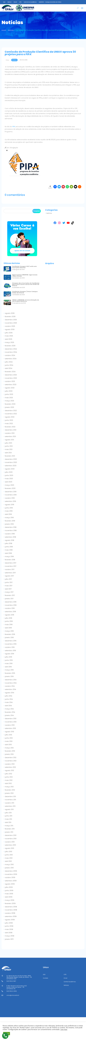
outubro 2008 (10, 913)
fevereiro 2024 (10, 372)
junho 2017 (8, 582)
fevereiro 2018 (10, 560)
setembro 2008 (10, 916)
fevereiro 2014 (10, 712)
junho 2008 (9, 926)
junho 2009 (9, 890)
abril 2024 (8, 368)
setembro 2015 (10, 650)
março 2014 (9, 709)
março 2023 (9, 401)
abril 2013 (8, 745)
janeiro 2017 (9, 599)
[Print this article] (71, 186)
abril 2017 (8, 589)
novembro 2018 (10, 530)
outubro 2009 (10, 877)
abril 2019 (8, 514)
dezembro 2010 (10, 835)
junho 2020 (9, 475)
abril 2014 (8, 706)
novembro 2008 (11, 910)
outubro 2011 (9, 803)
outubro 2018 (10, 534)
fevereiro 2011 (9, 829)
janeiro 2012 (9, 793)
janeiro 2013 (9, 754)
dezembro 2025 (11, 320)
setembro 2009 (10, 881)
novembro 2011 (10, 800)
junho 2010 (9, 855)
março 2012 (9, 787)
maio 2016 (8, 624)
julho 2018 (8, 543)
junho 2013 (9, 738)
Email (15, 2)
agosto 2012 (9, 770)
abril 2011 (8, 822)
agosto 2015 (9, 654)
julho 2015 (8, 657)
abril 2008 (8, 933)
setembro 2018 (10, 537)
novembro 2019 (10, 495)
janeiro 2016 (9, 637)
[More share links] (79, 186)
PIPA (13, 127)
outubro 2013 (9, 725)
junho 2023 (9, 394)
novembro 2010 (10, 839)
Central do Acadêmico (30, 2)
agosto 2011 (9, 809)
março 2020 (9, 485)
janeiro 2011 (9, 832)
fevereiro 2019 (10, 521)
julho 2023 (8, 391)
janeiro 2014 (9, 715)
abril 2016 (8, 628)
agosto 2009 (10, 884)
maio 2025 (9, 336)
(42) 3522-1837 (11, 981)
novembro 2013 (10, 722)
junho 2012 (9, 777)
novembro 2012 (10, 761)
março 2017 (9, 592)
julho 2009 (9, 887)
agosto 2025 (9, 329)
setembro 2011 (10, 806)
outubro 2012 (9, 764)
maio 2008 (9, 929)
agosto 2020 (9, 469)
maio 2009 (9, 894)
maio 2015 (8, 663)
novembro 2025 (11, 323)
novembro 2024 (11, 352)
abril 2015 (8, 667)
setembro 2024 (10, 359)
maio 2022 (9, 423)
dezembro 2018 (10, 527)
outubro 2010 (10, 842)
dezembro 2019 (10, 492)
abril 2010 (8, 861)
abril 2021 (8, 453)
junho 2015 (9, 660)
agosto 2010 (9, 848)
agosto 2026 (9, 313)
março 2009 (9, 900)
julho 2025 (8, 333)
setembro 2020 (10, 466)
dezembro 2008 (11, 907)
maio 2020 (9, 479)
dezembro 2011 (10, 796)
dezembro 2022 (11, 411)
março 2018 (9, 556)
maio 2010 (8, 858)
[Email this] (75, 186)
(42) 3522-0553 (12, 991)
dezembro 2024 (11, 349)
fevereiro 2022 (10, 427)
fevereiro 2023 (10, 404)
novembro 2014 (10, 683)
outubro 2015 (10, 647)
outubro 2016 (10, 608)
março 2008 (9, 936)
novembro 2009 (11, 874)
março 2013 (9, 748)
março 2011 (9, 826)
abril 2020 (8, 482)
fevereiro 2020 (10, 488)
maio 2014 (8, 702)
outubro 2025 (10, 326)
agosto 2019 (9, 505)
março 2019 (9, 517)
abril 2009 (8, 897)
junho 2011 (8, 816)
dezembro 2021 (10, 430)
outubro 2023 (10, 381)
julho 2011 (8, 813)
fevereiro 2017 (10, 595)
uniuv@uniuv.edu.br (13, 995)
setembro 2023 (10, 385)
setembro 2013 (10, 728)
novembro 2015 (10, 644)
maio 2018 (8, 550)
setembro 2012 (10, 767)
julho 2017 (8, 579)
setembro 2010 (10, 845)
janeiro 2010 (9, 868)
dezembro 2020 (11, 459)
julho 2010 (8, 852)
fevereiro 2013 (10, 751)
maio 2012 (8, 780)
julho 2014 (8, 696)
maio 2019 (8, 511)
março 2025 (9, 342)
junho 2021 (9, 446)
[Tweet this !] (59, 186)
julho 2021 (8, 443)
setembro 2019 (10, 501)
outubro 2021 (9, 433)
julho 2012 (8, 774)
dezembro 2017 (10, 563)
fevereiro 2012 (10, 790)
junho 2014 (9, 699)
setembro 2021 (10, 436)
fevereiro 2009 (10, 903)
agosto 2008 (10, 920)
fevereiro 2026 (10, 316)
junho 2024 (9, 365)
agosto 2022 (9, 417)
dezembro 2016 (10, 602)
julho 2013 (8, 735)
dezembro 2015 (10, 641)
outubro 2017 (9, 569)
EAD (4, 2)
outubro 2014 (10, 686)
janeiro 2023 (9, 407)
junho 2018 (9, 547)
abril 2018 (8, 553)
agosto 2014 (9, 693)
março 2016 (9, 631)
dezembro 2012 (10, 757)
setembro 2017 (10, 573)
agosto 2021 (9, 440)
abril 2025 (8, 339)
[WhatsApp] (67, 186)
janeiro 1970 (9, 939)
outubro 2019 (10, 498)
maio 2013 (8, 741)
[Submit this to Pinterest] (63, 186)
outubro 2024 (10, 355)
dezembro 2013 (10, 719)
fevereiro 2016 (10, 634)
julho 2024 (8, 362)
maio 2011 (8, 819)
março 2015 (9, 670)
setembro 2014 (10, 689)
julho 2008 (9, 923)
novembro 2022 (11, 414)
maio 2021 (8, 449)
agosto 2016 (9, 615)
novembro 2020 (11, 462)
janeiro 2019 (9, 524)
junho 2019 (9, 508)
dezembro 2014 (10, 680)
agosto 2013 (9, 732)
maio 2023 (9, 398)
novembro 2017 (10, 566)
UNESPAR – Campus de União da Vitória (50, 2)
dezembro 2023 (11, 375)
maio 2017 (8, 586)
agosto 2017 (9, 576)
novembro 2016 (10, 605)
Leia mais (63, 1029)
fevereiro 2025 (10, 346)
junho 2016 (9, 621)
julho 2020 (8, 472)
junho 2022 (9, 420)
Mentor (9, 2)
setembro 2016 (10, 612)
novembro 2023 (11, 378)
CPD (20, 2)
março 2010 (9, 864)
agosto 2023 (9, 388)
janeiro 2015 (9, 676)
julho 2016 (8, 618)
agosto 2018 (9, 540)
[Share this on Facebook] (55, 186)
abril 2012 (8, 783)
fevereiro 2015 (10, 673)
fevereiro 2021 (10, 456)
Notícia (49, 213)
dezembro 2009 (11, 871)
